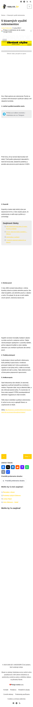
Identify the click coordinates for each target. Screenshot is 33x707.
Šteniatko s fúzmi (9, 492)
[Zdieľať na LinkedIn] (13, 467)
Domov (3, 15)
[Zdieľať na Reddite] (17, 467)
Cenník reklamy (8, 694)
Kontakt (5, 690)
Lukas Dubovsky (6, 28)
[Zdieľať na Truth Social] (22, 467)
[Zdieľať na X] (8, 467)
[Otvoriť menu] (29, 6)
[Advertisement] (16, 78)
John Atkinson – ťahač (10, 502)
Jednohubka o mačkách (12, 237)
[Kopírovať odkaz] (8, 472)
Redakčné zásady (24, 690)
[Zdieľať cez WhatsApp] (27, 467)
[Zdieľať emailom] (3, 472)
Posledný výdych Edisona (12, 495)
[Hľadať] (30, 1)
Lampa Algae (7, 499)
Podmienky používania (22, 694)
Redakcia (13, 690)
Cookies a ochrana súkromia (16, 699)
